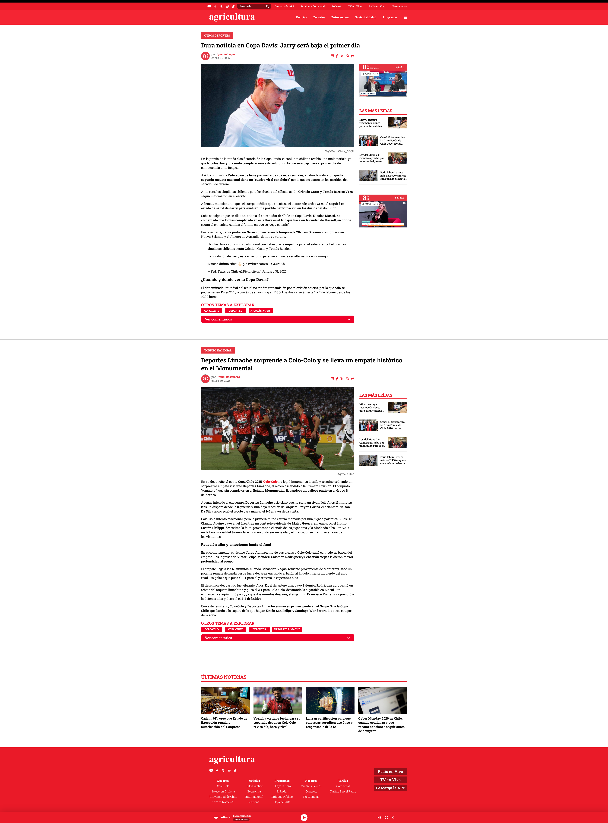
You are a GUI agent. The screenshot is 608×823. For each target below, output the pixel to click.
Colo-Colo (212, 629)
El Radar (282, 791)
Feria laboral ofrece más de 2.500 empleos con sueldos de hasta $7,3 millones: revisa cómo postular (393, 175)
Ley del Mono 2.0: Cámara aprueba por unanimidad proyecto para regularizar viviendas (372, 158)
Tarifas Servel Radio (343, 791)
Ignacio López (226, 54)
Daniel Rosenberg (228, 377)
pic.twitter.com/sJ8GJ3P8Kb (264, 264)
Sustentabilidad (365, 17)
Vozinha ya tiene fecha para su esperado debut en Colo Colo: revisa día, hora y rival (276, 722)
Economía (254, 791)
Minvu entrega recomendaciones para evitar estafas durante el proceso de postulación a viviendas (372, 123)
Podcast (336, 6)
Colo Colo (223, 786)
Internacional (254, 796)
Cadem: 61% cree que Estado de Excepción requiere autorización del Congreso (224, 722)
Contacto (311, 791)
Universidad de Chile (223, 796)
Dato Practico (254, 786)
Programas (390, 17)
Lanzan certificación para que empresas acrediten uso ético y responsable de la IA (329, 722)
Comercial (343, 786)
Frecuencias (399, 6)
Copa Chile (235, 629)
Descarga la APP (284, 6)
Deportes (319, 17)
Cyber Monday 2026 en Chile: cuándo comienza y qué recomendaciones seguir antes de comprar (381, 724)
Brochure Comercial (313, 6)
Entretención (340, 17)
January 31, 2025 (274, 271)
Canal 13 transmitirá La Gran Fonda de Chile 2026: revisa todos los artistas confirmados (392, 140)
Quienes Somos (311, 786)
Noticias (301, 17)
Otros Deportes (217, 35)
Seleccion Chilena (223, 791)
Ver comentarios (218, 319)
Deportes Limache (287, 629)
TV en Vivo (355, 6)
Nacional (254, 802)
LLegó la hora (282, 786)
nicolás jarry (260, 310)
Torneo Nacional (218, 350)
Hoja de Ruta (282, 802)
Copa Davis (211, 310)
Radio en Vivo (377, 6)
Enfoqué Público (282, 796)
